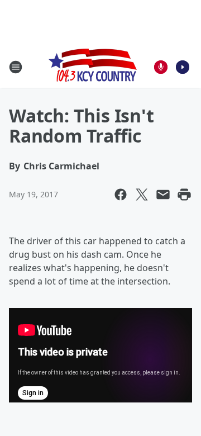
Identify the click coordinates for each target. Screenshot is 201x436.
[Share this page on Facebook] (120, 194)
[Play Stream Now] (182, 67)
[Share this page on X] (142, 194)
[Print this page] (184, 194)
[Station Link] (93, 67)
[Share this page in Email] (163, 194)
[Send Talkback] (161, 67)
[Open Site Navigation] (15, 67)
